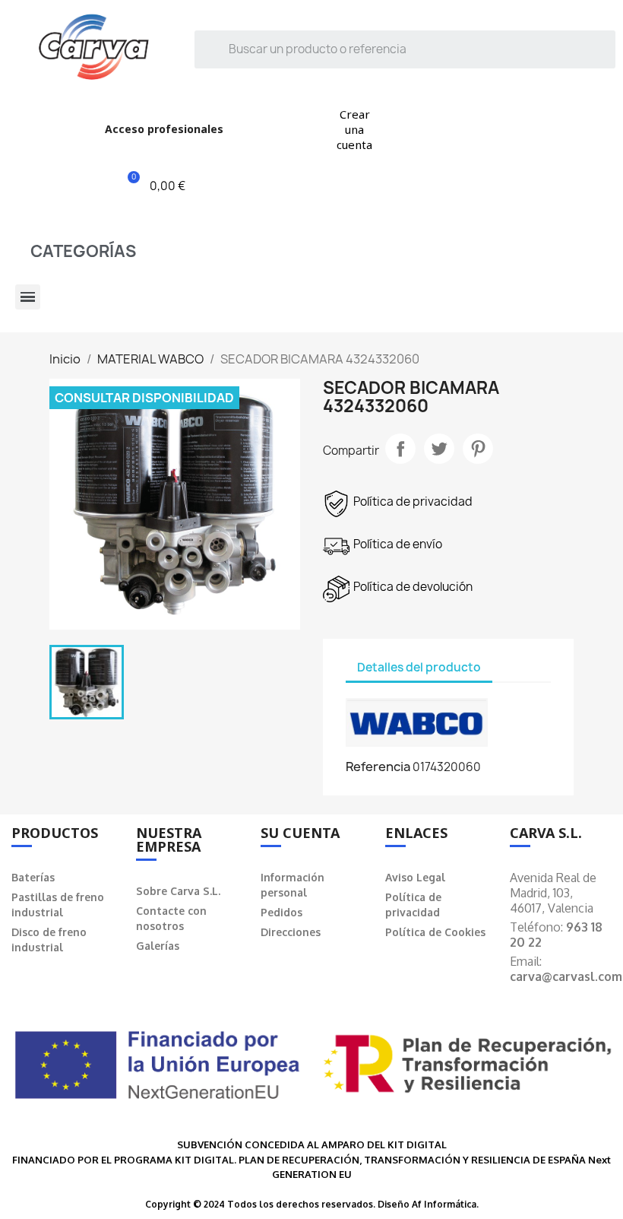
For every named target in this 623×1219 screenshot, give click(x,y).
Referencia (378, 766)
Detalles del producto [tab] (419, 667)
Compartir (400, 448)
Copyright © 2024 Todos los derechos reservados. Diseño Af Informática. (312, 1204)
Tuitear (439, 448)
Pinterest (478, 448)
